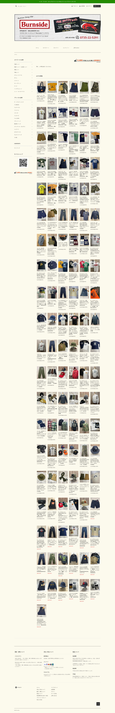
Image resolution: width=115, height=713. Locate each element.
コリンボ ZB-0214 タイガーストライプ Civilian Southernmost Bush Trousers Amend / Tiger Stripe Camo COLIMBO (95, 98)
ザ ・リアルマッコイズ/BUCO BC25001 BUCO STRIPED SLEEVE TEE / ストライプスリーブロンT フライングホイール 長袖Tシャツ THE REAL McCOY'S (52, 462)
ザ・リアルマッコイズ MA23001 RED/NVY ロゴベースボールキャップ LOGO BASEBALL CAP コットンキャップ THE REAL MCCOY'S (62, 383)
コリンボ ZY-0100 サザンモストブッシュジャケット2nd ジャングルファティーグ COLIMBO (63, 434)
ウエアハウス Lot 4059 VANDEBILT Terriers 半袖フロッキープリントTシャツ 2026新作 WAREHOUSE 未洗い (63, 122)
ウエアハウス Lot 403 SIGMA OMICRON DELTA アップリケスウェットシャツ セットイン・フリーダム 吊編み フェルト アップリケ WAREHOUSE (63, 570)
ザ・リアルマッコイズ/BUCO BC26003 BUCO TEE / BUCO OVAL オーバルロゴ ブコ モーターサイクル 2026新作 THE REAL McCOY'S (73, 331)
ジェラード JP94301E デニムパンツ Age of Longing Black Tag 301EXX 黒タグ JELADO (52, 514)
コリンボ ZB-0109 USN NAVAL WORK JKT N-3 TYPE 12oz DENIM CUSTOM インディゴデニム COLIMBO (41, 327)
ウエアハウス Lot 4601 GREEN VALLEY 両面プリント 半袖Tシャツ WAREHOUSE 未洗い (52, 173)
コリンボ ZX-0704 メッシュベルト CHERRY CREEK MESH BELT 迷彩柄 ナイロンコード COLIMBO (52, 409)
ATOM (40, 699)
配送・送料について (41, 691)
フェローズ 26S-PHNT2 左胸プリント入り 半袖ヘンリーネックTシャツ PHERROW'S (63, 146)
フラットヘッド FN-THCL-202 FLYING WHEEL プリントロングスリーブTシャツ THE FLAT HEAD (84, 356)
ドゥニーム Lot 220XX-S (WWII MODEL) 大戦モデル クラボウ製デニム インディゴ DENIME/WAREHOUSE (41, 569)
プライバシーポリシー (41, 697)
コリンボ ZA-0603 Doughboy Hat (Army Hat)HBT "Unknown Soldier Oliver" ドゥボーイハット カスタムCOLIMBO (41, 488)
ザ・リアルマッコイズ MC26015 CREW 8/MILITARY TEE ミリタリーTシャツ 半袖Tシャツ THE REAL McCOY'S (62, 542)
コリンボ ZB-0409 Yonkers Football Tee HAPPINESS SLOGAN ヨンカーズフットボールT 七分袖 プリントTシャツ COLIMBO (84, 200)
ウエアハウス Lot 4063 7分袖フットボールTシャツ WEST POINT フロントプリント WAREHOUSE (95, 595)
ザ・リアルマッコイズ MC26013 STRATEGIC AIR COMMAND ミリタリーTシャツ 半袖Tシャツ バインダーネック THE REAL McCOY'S (95, 542)
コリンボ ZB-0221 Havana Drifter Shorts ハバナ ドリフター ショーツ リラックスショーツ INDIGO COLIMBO (95, 124)
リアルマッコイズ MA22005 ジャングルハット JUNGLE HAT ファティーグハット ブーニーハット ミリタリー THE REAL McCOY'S (73, 357)
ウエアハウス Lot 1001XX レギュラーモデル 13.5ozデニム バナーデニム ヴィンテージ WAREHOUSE (52, 542)
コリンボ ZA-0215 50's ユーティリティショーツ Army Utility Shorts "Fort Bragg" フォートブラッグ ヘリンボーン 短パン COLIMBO (52, 225)
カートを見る (54, 693)
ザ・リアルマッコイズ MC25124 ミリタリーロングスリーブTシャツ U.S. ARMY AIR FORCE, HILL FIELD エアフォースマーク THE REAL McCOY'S (95, 358)
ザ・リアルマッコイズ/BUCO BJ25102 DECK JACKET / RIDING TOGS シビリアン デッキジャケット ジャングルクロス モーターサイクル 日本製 (62, 410)
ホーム (37, 47)
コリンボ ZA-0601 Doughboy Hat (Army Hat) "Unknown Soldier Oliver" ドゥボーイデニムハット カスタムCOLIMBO (95, 461)
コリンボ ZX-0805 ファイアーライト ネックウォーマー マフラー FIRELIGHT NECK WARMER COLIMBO (52, 381)
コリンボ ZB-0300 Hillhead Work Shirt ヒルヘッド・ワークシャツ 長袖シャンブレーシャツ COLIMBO (41, 251)
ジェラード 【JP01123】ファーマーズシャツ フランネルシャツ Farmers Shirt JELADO (52, 435)
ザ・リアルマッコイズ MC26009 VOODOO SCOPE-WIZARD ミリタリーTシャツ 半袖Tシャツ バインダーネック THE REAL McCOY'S (73, 303)
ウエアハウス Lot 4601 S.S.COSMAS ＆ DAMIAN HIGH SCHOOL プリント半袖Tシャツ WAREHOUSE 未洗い (52, 200)
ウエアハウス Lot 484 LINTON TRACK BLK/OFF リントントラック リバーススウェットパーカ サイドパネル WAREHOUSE (73, 436)
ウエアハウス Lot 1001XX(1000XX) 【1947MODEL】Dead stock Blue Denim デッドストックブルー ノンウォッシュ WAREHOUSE (41, 622)
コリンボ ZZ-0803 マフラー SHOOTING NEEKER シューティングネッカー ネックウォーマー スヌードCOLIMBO (41, 433)
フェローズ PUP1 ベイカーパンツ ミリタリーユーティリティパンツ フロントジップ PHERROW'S (84, 487)
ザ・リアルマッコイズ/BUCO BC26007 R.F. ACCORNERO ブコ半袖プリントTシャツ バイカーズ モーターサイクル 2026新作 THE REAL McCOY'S (94, 304)
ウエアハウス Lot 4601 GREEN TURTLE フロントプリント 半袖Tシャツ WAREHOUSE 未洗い (41, 173)
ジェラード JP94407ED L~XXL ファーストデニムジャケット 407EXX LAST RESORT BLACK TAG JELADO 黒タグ (73, 569)
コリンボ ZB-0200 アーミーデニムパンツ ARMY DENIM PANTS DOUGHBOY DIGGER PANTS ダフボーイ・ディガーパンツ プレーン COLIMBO (63, 304)
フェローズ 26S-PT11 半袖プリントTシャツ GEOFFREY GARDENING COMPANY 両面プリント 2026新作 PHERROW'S (73, 149)
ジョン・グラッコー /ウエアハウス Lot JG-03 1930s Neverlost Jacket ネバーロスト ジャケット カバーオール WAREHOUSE (52, 275)
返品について (39, 693)
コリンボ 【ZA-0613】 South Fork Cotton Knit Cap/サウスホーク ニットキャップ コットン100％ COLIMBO (41, 409)
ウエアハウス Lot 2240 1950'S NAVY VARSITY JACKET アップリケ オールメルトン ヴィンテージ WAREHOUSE (52, 596)
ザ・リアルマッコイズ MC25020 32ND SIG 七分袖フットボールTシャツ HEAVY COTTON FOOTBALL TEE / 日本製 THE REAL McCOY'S (95, 488)
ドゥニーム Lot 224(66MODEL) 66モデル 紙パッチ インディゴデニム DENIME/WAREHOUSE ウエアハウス (52, 357)
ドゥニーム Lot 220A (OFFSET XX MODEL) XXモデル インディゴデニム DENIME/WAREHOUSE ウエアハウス (84, 569)
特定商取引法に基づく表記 (42, 695)
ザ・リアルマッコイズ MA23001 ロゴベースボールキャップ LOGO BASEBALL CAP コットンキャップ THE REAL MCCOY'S (84, 515)
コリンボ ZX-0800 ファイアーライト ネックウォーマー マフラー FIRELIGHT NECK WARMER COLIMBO (73, 409)
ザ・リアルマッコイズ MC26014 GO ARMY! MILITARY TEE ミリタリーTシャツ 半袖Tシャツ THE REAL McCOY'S (41, 275)
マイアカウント (54, 687)
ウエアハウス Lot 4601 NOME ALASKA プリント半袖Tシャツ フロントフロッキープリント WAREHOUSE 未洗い (63, 198)
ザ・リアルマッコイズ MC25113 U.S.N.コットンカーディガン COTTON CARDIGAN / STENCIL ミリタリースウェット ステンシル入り (95, 409)
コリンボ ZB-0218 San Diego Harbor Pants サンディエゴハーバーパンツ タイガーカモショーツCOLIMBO (52, 147)
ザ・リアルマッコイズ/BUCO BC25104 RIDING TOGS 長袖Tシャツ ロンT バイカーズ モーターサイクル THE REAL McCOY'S (94, 436)
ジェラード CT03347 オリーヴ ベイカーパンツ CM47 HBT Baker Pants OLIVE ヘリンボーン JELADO (52, 569)
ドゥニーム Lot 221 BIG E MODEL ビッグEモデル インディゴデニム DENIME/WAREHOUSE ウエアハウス (41, 596)
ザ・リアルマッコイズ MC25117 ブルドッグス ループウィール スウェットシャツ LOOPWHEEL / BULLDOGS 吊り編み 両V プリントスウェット (95, 383)
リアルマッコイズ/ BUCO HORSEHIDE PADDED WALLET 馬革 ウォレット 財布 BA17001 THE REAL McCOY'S (41, 514)
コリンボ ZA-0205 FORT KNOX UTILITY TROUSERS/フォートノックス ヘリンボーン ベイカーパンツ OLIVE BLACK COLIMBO (52, 251)
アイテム (98, 6)
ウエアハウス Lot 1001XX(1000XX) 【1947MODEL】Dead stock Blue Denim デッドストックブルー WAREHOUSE (84, 543)
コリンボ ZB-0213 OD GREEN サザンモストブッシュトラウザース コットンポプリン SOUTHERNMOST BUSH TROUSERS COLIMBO (84, 98)
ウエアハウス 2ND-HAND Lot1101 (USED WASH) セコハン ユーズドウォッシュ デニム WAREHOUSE (84, 303)
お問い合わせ (76, 47)
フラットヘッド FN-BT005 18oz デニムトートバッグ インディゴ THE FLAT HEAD (41, 97)
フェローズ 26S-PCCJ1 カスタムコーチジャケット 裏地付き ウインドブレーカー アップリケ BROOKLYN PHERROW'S (95, 569)
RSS (38, 699)
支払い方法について (41, 689)
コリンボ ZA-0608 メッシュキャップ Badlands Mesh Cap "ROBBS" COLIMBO (73, 460)
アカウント (75, 6)
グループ (55, 47)
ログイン (90, 6)
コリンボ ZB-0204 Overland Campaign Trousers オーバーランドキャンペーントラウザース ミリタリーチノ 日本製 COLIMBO (62, 98)
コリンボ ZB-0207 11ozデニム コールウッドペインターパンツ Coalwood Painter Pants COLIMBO (73, 225)
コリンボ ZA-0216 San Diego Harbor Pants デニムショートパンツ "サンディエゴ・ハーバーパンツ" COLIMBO (41, 225)
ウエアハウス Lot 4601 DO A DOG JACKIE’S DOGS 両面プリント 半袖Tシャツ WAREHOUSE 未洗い (84, 174)
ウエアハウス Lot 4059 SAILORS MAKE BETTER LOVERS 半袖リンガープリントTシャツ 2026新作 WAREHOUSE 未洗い (52, 123)
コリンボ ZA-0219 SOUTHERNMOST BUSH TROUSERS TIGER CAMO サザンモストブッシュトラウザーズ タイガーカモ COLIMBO (84, 461)
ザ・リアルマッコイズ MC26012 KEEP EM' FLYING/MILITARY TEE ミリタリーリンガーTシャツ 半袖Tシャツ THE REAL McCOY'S (95, 251)
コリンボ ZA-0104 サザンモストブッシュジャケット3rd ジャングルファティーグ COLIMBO (84, 437)
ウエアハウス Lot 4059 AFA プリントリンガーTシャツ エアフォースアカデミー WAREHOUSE (73, 199)
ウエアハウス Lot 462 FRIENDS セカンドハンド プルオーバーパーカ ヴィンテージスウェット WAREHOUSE (73, 383)
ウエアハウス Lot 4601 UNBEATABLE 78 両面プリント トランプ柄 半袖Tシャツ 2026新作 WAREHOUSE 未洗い (95, 148)
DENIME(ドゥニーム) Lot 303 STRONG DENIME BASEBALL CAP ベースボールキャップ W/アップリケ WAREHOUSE (84, 596)
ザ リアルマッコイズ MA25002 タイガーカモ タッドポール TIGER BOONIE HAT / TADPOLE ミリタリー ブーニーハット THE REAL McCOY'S (73, 489)
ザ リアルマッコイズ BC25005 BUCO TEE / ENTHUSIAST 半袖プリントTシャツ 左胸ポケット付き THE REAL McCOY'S (73, 276)
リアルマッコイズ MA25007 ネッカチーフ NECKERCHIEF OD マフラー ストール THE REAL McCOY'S (62, 488)
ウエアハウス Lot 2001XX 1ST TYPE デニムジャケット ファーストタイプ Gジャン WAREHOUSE (95, 225)
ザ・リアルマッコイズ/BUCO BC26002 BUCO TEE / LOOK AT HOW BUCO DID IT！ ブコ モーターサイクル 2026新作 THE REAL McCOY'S (84, 331)
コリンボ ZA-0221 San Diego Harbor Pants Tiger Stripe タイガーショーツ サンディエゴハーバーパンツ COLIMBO (95, 199)
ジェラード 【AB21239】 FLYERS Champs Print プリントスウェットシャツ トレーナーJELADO (41, 356)
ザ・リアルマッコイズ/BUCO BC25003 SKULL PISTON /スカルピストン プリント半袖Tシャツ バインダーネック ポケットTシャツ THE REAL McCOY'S (63, 277)
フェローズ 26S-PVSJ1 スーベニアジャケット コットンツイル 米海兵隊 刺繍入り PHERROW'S (62, 356)
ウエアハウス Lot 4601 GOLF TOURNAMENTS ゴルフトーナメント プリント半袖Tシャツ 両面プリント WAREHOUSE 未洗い (41, 303)
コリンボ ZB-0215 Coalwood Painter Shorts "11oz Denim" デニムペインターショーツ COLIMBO (95, 514)
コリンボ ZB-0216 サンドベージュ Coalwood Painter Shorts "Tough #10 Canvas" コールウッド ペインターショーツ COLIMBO (41, 149)
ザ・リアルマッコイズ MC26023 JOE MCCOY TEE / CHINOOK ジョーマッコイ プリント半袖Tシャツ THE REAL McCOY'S (95, 174)
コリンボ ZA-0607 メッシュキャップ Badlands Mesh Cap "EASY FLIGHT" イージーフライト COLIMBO (62, 461)
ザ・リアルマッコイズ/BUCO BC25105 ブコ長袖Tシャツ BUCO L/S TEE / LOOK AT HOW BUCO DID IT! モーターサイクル (84, 383)
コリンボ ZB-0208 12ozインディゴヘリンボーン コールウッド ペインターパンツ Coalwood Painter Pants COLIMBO (63, 225)
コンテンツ (65, 47)
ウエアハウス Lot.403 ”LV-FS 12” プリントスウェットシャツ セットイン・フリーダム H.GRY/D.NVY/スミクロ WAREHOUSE (41, 458)
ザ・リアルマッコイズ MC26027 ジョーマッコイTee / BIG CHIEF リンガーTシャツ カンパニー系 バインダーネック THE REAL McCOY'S (73, 541)
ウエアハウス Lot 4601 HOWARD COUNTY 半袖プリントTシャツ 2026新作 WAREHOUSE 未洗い (73, 122)
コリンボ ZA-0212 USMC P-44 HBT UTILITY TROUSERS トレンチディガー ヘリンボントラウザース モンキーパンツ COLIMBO (41, 383)
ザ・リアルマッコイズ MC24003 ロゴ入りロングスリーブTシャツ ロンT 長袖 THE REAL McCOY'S (73, 514)
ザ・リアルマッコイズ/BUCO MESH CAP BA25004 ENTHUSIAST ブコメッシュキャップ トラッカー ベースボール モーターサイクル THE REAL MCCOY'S (63, 516)
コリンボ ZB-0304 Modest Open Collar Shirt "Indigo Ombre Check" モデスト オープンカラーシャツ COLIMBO (84, 225)
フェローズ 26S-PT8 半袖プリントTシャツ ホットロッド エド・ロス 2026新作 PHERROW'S (73, 173)
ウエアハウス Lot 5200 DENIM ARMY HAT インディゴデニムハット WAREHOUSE (52, 329)
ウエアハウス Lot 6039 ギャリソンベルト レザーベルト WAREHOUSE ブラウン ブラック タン (63, 245)
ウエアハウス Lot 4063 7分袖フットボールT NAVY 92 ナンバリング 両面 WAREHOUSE (73, 595)
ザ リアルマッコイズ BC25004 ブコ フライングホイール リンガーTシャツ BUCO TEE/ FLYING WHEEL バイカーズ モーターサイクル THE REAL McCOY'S (95, 277)
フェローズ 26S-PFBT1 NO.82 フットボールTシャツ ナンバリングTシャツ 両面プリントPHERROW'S (84, 121)
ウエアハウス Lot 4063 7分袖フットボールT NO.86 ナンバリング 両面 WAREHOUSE (73, 250)
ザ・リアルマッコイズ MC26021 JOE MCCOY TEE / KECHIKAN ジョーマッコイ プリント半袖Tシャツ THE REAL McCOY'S (41, 200)
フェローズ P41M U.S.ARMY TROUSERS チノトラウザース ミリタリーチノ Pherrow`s (52, 487)
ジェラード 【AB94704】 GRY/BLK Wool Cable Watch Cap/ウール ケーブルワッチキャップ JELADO (84, 409)
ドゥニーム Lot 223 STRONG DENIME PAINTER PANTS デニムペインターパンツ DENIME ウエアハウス (73, 98)
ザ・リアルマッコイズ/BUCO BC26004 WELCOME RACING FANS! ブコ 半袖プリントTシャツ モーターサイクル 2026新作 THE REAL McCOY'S (41, 544)
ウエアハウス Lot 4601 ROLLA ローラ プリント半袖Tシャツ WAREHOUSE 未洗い (52, 302)
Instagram (19, 687)
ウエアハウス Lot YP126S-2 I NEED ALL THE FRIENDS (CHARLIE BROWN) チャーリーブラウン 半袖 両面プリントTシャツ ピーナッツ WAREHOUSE (52, 98)
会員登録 (83, 6)
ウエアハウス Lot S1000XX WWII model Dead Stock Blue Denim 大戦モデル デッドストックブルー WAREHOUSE (63, 174)
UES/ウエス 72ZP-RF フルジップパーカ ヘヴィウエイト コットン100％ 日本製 (95, 329)
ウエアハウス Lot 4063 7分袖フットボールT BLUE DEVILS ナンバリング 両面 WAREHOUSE (84, 250)
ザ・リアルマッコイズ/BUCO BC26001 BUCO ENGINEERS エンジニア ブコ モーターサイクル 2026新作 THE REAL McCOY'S (62, 330)
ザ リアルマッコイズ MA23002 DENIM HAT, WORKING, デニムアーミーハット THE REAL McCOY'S (62, 596)
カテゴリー (45, 47)
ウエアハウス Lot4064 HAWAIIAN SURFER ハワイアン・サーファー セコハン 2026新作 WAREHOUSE (41, 124)
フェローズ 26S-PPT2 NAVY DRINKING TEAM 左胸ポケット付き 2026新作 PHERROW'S (84, 148)
